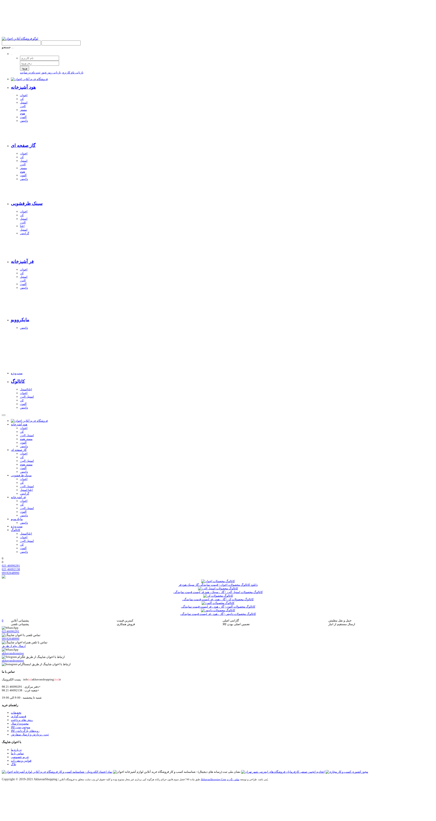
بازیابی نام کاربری (73, 72)
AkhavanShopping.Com (213, 779)
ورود (24, 68)
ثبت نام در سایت (30, 72)
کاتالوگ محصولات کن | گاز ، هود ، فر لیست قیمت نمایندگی (218, 599)
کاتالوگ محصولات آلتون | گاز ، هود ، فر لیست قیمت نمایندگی (218, 606)
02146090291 (10, 631)
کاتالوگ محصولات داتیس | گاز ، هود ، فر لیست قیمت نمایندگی (218, 614)
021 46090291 (11, 565)
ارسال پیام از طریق (14, 646)
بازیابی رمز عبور (51, 72)
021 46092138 (11, 569)
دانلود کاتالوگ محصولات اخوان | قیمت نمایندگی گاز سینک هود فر (218, 584)
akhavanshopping (13, 653)
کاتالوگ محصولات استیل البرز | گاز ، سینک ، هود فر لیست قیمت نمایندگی (218, 592)
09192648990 (10, 573)
